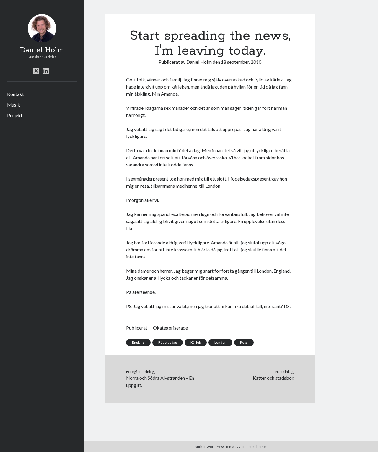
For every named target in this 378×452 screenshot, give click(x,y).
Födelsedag (167, 342)
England (138, 342)
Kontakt (15, 94)
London (220, 342)
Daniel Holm (42, 50)
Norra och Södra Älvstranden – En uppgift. (160, 381)
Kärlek (195, 342)
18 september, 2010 (241, 62)
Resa (244, 342)
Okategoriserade (170, 327)
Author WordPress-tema (214, 446)
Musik (13, 104)
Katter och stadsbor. (273, 378)
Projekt (14, 115)
